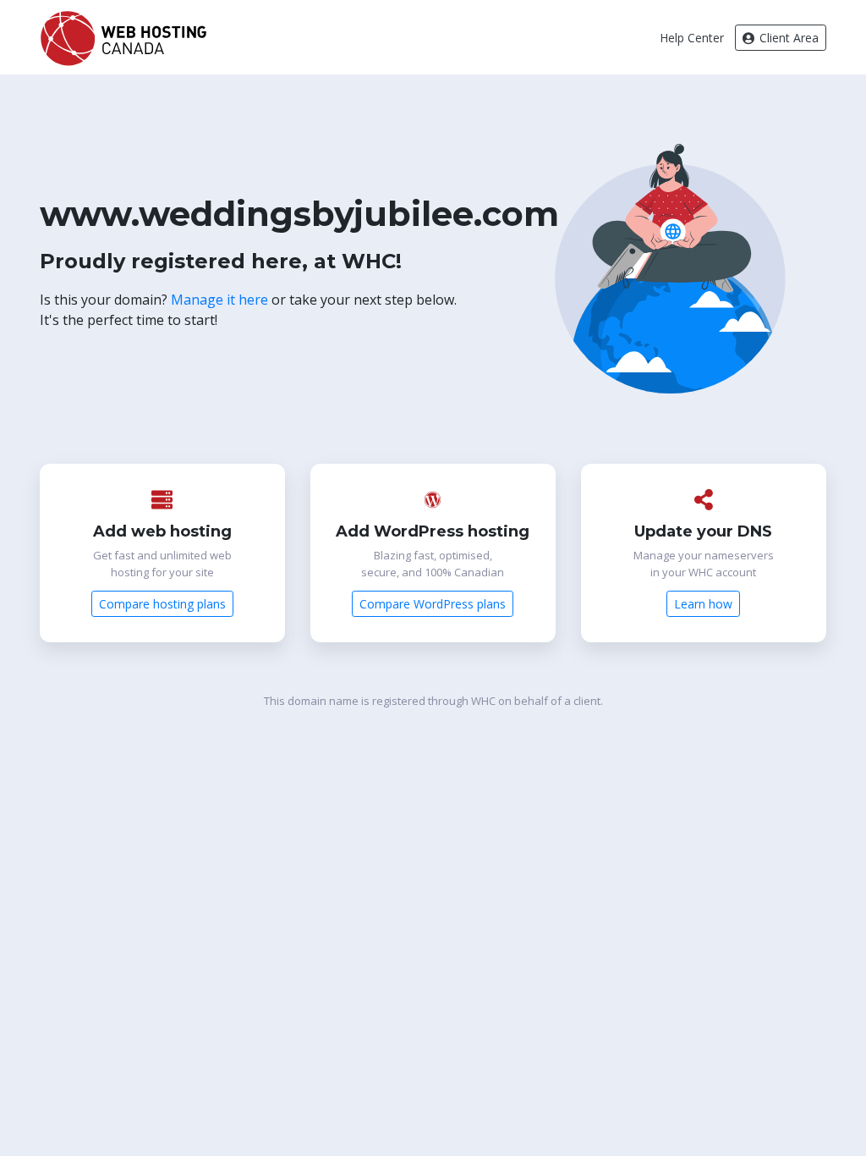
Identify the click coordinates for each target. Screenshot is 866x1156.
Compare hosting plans (162, 604)
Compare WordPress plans (432, 604)
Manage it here (219, 299)
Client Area (787, 38)
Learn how (703, 604)
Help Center (692, 38)
